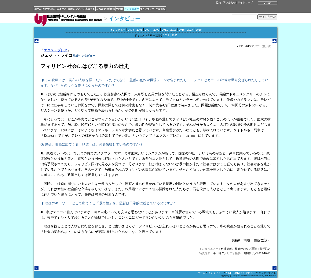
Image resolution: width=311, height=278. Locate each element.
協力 (218, 2)
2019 (199, 29)
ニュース (61, 8)
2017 (190, 29)
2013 (173, 29)
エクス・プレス (55, 50)
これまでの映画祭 (105, 8)
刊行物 (119, 8)
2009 (156, 29)
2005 (139, 29)
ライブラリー (147, 8)
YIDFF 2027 (49, 8)
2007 (148, 29)
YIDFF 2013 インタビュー (241, 272)
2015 (182, 29)
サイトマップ (245, 2)
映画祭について (76, 8)
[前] (36, 42)
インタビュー (132, 8)
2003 (131, 29)
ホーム (37, 8)
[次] (274, 42)
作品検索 (160, 8)
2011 (165, 29)
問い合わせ (229, 2)
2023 (166, 35)
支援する (90, 8)
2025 (175, 35)
